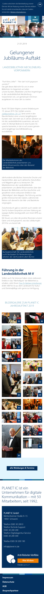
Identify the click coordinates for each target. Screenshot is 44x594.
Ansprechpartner (10, 591)
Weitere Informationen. (18, 12)
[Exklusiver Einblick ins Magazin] (32, 341)
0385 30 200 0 (17, 524)
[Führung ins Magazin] (32, 404)
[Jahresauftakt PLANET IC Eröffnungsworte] (32, 378)
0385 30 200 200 (11, 530)
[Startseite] (22, 20)
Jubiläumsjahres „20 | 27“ (11, 114)
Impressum (7, 578)
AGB (4, 586)
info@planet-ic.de (11, 547)
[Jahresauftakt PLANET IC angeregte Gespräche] (11, 417)
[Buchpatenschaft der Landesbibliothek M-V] (11, 317)
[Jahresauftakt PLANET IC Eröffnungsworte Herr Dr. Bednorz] (11, 441)
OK (40, 4)
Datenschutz (8, 582)
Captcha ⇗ (23, 565)
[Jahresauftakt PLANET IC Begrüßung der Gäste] (32, 417)
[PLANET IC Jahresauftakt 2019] (11, 356)
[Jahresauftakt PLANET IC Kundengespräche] (32, 391)
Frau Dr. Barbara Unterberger (30, 283)
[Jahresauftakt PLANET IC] (32, 443)
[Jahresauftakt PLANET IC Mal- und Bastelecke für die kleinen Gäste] (34, 317)
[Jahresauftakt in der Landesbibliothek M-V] (11, 330)
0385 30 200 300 (11, 536)
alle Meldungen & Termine (22, 468)
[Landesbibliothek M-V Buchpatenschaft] (11, 380)
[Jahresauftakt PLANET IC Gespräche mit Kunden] (32, 430)
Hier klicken (28, 561)
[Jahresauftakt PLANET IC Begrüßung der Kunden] (11, 343)
